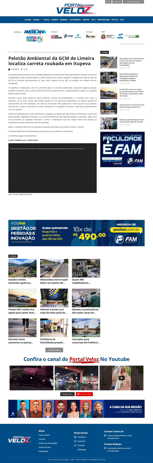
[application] (52, 168)
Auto (93, 20)
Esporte (55, 20)
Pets (122, 20)
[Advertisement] (122, 191)
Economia (64, 20)
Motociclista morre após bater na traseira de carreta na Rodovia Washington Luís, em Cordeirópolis (132, 61)
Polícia (47, 20)
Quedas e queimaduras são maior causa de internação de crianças (132, 121)
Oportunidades (103, 20)
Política (115, 20)
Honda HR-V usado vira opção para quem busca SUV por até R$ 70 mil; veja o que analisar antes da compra (131, 92)
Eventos (86, 20)
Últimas (28, 20)
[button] (37, 19)
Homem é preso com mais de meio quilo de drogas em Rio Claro (132, 106)
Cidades (36, 20)
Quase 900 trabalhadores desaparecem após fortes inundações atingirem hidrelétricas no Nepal (129, 77)
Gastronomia (75, 20)
